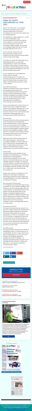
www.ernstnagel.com (8, 247)
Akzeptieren (11, 409)
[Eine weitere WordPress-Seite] (16, 7)
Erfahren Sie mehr (20, 409)
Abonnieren (16, 274)
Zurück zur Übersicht (9, 262)
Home (3, 13)
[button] (6, 253)
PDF (8, 336)
